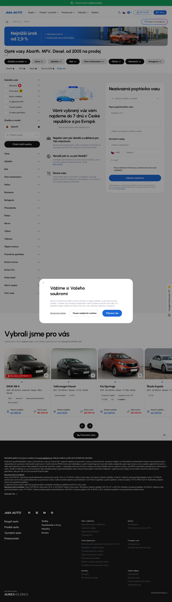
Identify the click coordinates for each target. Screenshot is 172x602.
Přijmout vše (112, 313)
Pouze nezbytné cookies (85, 313)
